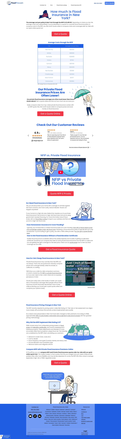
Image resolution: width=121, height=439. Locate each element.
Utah (59, 423)
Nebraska (52, 417)
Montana (47, 417)
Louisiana (64, 413)
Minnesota (61, 415)
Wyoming (67, 425)
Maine (69, 413)
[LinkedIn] (39, 416)
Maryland (73, 413)
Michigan (56, 415)
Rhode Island (61, 421)
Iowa (51, 413)
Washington (74, 423)
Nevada (57, 417)
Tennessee (51, 423)
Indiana (47, 413)
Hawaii (67, 411)
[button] (43, 5)
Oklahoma (74, 419)
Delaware (54, 411)
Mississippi (67, 415)
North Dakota (65, 419)
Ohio (70, 419)
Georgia (63, 411)
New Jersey (71, 417)
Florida (58, 411)
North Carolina (57, 419)
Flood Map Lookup (41, 219)
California (67, 409)
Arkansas (62, 409)
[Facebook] (35, 416)
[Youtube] (30, 416)
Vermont (63, 423)
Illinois (75, 411)
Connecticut (48, 411)
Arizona (57, 409)
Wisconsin (61, 425)
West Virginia (55, 425)
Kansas (54, 413)
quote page (73, 242)
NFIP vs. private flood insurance (52, 273)
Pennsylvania (54, 421)
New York (50, 419)
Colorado (73, 409)
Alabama (48, 409)
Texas (56, 423)
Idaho (71, 411)
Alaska (53, 409)
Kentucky (59, 413)
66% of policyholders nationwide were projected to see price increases (58, 316)
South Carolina (68, 421)
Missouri (73, 415)
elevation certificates (39, 327)
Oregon (48, 421)
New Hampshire (64, 417)
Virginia (68, 423)
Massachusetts (49, 415)
